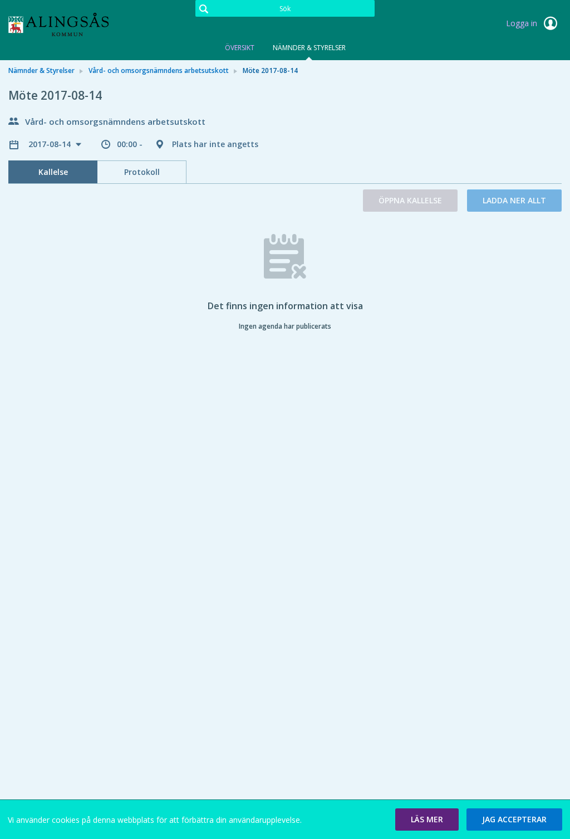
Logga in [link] (522, 23)
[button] (427, 819)
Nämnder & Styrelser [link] (41, 70)
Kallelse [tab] (53, 172)
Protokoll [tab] (142, 172)
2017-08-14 (50, 144)
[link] (64, 24)
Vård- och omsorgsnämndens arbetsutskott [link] (159, 70)
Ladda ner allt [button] (514, 200)
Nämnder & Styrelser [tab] (309, 47)
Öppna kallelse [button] (410, 200)
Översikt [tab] (239, 47)
